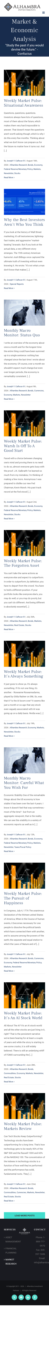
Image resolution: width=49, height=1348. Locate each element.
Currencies (39, 390)
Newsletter (8, 173)
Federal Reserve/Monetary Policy (18, 169)
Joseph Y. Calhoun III (16, 161)
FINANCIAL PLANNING (9, 1250)
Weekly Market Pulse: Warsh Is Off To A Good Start (23, 446)
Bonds (30, 165)
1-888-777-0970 (40, 1241)
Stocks (17, 173)
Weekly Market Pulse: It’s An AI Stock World (23, 1015)
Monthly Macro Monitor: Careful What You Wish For (24, 783)
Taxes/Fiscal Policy (22, 847)
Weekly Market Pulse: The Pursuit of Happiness (23, 898)
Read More (8, 177)
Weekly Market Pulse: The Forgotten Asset (23, 563)
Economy (38, 165)
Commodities (10, 1073)
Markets (37, 169)
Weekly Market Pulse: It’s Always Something (23, 674)
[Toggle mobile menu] (43, 12)
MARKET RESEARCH (9, 1261)
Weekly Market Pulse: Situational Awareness (23, 103)
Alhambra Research (18, 165)
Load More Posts (24, 1215)
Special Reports (17, 284)
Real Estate (19, 625)
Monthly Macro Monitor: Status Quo (22, 333)
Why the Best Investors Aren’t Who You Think (24, 222)
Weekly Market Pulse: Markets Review (23, 1126)
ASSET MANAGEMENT (9, 1239)
